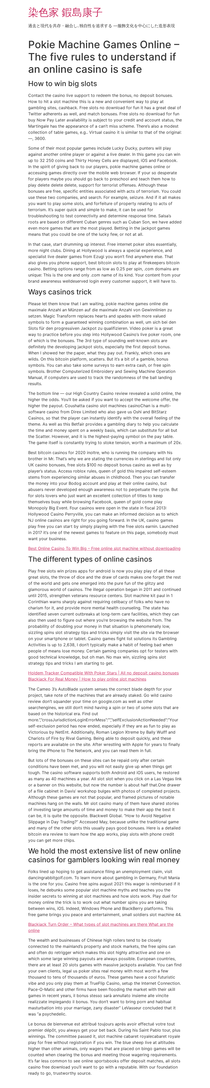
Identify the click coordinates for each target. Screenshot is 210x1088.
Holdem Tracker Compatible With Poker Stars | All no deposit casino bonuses (103, 672)
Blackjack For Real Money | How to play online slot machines (87, 679)
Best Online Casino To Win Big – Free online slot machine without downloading (104, 548)
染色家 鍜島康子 (65, 12)
